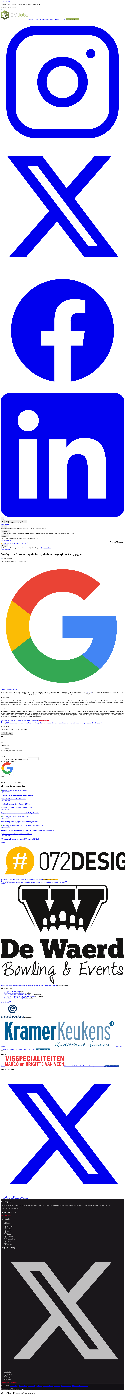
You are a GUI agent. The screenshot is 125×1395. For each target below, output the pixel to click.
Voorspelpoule (10, 533)
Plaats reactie (34, 759)
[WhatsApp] (2, 733)
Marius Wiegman (9, 561)
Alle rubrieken (5, 540)
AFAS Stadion (32, 529)
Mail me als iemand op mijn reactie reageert (15, 759)
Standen (26, 529)
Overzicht (3, 533)
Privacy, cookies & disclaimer (9, 1208)
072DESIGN (13, 1386)
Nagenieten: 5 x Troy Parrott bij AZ (14, 998)
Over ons (3, 536)
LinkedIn (9, 1379)
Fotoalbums (62, 533)
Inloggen (3, 776)
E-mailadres (4, 750)
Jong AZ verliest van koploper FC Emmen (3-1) (18, 994)
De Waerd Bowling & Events (51, 1386)
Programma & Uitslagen (17, 529)
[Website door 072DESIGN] (26, 1389)
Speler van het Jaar (71, 533)
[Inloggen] (2, 522)
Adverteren (24, 538)
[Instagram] (62, 143)
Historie (3, 529)
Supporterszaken (46, 548)
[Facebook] (62, 392)
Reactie (3, 756)
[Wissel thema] (7, 521)
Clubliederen (37, 533)
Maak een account (16, 522)
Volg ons (30, 538)
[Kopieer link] (11, 733)
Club (2, 527)
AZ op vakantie (19, 533)
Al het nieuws (5, 1002)
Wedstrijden (10, 1226)
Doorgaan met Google (7, 775)
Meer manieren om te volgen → (10, 1382)
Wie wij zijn (4, 538)
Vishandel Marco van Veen (80, 1386)
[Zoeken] (2, 518)
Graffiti (32, 533)
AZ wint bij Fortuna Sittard (12, 991)
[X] (9, 734)
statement (89, 692)
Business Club (17, 538)
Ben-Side (44, 533)
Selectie (7, 529)
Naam (2, 748)
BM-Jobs (39, 1386)
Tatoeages (27, 533)
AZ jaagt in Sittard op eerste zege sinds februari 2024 (19, 996)
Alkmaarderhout (41, 529)
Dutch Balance (23, 1386)
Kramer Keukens (66, 1386)
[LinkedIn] (62, 516)
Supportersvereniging (53, 533)
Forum (7, 524)
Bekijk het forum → (6, 1215)
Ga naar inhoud (5, 1)
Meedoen (10, 538)
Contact (35, 538)
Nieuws (3, 524)
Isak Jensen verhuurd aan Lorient (14, 993)
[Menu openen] (25, 521)
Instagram (9, 1377)
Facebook (9, 1374)
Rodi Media (31, 1386)
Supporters (4, 531)
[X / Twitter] (62, 268)
